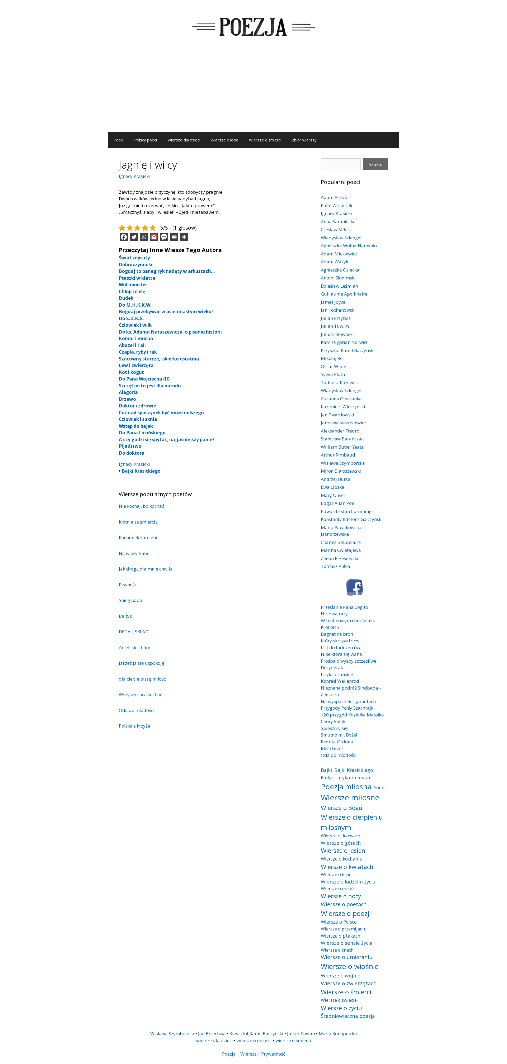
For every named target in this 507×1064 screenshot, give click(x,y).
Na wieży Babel (135, 553)
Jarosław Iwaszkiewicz (343, 423)
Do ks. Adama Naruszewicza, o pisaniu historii (170, 332)
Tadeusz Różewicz (340, 382)
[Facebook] (123, 236)
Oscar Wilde (333, 366)
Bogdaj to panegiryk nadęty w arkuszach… (167, 271)
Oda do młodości (136, 710)
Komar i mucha (136, 338)
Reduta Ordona (337, 742)
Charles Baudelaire (341, 542)
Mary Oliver (333, 495)
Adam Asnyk (334, 197)
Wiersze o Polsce (339, 922)
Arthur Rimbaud (338, 455)
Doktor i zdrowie (137, 406)
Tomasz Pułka (335, 566)
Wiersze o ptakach (340, 936)
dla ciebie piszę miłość (142, 679)
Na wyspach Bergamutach (348, 701)
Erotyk (327, 778)
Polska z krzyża (134, 726)
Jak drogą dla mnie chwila (146, 569)
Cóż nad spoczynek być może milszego (161, 413)
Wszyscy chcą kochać (140, 694)
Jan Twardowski (337, 415)
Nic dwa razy (334, 614)
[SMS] (163, 236)
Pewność (128, 585)
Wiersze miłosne (350, 797)
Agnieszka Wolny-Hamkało (349, 246)
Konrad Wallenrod (340, 681)
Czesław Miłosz (336, 229)
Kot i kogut (131, 372)
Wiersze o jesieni (344, 851)
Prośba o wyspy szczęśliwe (348, 661)
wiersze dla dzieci (214, 1040)
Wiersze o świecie (339, 1000)
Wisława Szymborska (343, 463)
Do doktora (131, 453)
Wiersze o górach (341, 842)
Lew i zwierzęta (136, 365)
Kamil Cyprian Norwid (344, 342)
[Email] (174, 236)
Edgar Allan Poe (337, 503)
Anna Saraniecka (338, 221)
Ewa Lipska (332, 487)
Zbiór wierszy (304, 139)
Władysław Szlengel (341, 238)
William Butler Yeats (342, 447)
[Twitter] (133, 236)
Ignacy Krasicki (134, 176)
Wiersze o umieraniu (347, 957)
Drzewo (127, 399)
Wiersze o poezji (346, 913)
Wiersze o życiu (341, 1008)
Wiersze (248, 1054)
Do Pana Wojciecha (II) (144, 379)
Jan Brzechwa (212, 1033)
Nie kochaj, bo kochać (141, 506)
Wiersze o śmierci (265, 139)
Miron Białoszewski (341, 471)
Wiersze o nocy (341, 896)
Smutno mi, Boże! (339, 735)
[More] (184, 236)
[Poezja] (253, 26)
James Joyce (333, 302)
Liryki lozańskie (337, 674)
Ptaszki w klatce (137, 278)
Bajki (326, 770)
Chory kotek (333, 721)
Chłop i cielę (132, 291)
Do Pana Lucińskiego (142, 433)
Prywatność (273, 1054)
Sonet (380, 787)
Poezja (229, 1054)
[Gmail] (153, 236)
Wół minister (133, 285)
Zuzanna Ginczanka (341, 399)
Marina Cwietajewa (341, 550)
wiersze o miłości (254, 1040)
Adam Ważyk (334, 262)
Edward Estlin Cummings (347, 511)
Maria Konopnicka (338, 1033)
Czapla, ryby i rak (138, 352)
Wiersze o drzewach (340, 836)
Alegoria (128, 392)
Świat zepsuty (134, 258)
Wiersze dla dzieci (183, 139)
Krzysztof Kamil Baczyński (348, 350)
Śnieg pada (130, 600)
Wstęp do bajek (136, 426)
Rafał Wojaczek (336, 205)
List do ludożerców (340, 647)
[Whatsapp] (143, 236)
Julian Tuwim (335, 326)
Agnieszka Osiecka (340, 270)
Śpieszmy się (334, 728)
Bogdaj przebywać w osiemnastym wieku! (166, 311)
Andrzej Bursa (335, 479)
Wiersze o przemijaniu (344, 929)
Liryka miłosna (353, 777)
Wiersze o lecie (224, 139)
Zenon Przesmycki (339, 558)
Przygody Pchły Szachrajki (348, 708)
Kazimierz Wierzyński (343, 406)
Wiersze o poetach (344, 904)
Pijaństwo (130, 446)
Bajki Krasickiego (141, 471)
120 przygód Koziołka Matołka (352, 715)
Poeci (119, 139)
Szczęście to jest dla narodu (150, 386)
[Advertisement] (253, 92)
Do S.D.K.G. (131, 318)
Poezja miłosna (346, 786)
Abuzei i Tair (132, 345)
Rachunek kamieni (138, 537)
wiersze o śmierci (293, 1040)
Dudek (126, 298)
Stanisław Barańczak (342, 439)
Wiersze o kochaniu (342, 859)
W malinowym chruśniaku (348, 621)
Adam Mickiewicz (339, 254)
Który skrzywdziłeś (340, 641)
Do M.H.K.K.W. (135, 305)
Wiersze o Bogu (341, 807)
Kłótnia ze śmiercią (138, 522)
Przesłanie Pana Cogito (344, 607)
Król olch (330, 627)
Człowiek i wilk (135, 325)
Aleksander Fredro (340, 431)
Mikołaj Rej (332, 358)
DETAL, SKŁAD (133, 632)
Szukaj (376, 164)
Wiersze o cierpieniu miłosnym (352, 822)
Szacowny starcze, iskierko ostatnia (159, 359)
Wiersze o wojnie (340, 975)
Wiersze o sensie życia (346, 942)
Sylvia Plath (333, 374)
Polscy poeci (145, 139)
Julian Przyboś (336, 318)
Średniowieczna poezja (348, 1016)
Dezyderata (333, 667)
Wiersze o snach (337, 950)
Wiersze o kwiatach (347, 867)
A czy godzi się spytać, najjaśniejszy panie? (166, 439)
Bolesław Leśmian (339, 286)
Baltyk (125, 616)
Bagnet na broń (337, 634)
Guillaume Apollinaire (344, 294)
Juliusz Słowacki (337, 334)
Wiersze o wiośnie (350, 966)
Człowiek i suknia (138, 419)
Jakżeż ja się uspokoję (142, 663)
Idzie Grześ (332, 748)
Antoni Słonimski (338, 278)
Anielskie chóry (134, 647)
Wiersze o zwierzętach (349, 983)
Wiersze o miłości (339, 888)
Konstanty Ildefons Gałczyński (352, 519)
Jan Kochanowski (338, 310)
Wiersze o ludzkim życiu (348, 881)
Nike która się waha (341, 654)
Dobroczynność (136, 265)
